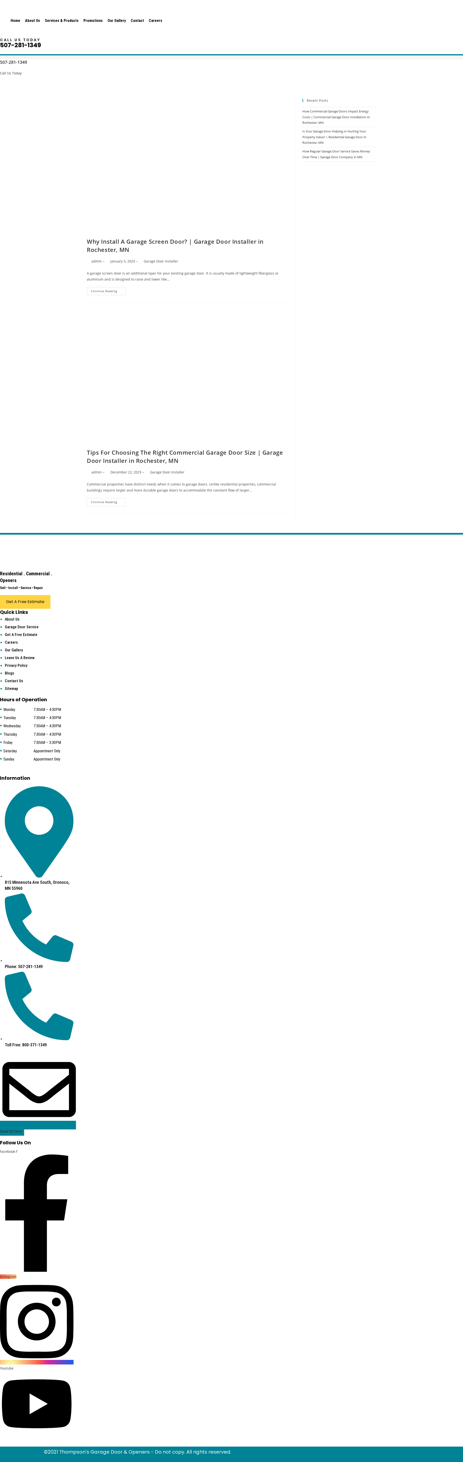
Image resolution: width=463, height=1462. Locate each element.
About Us (32, 20)
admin (96, 261)
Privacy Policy (16, 665)
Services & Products (62, 20)
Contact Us (14, 681)
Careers (155, 20)
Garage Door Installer (161, 261)
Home (15, 20)
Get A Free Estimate (21, 634)
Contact (137, 20)
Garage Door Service (22, 627)
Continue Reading (108, 292)
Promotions (93, 20)
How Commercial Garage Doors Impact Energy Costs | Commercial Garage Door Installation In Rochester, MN (336, 117)
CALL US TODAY (20, 39)
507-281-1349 (20, 45)
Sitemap (11, 688)
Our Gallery (117, 20)
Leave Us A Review (19, 658)
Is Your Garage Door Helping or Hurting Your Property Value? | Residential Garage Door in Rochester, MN (334, 137)
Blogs (9, 673)
